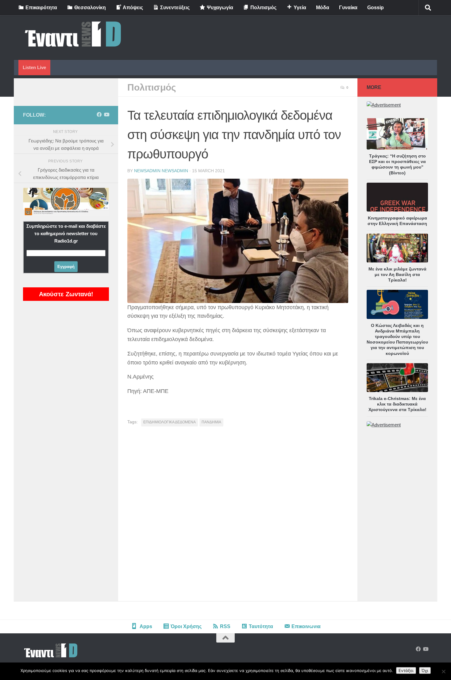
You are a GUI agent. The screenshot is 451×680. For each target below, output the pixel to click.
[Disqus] (237, 516)
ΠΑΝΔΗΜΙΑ (211, 422)
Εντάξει (406, 670)
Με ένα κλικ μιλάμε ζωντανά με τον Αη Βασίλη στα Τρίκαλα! (397, 274)
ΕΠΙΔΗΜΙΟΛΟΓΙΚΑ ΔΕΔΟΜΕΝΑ (169, 422)
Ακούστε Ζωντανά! (66, 294)
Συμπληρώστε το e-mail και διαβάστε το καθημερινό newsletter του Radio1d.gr (66, 233)
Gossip (375, 7)
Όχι (425, 670)
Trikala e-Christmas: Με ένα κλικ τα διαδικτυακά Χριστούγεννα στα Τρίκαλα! (397, 404)
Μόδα (322, 7)
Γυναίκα (348, 7)
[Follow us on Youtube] (106, 114)
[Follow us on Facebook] (99, 114)
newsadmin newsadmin (161, 170)
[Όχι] (443, 671)
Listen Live (34, 67)
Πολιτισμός (151, 87)
